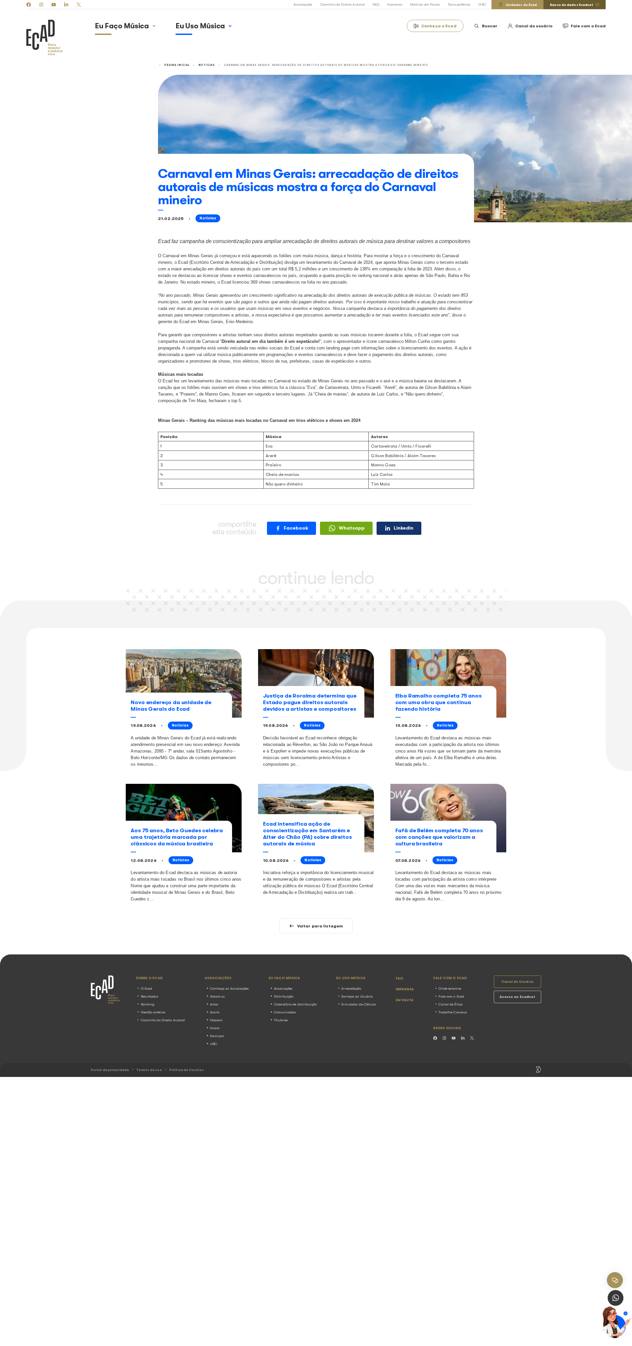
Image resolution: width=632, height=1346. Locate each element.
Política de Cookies (186, 1070)
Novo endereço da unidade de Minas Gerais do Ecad (171, 705)
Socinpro (217, 1036)
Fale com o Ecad (451, 996)
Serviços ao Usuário (357, 996)
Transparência (459, 4)
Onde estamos (449, 988)
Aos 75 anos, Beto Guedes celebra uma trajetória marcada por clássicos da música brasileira (177, 837)
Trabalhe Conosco (452, 1012)
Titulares (281, 1020)
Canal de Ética (450, 1004)
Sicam (215, 1028)
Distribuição (283, 996)
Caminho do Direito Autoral (342, 4)
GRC (482, 4)
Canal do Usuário (517, 982)
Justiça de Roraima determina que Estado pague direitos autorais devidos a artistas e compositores (309, 702)
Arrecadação (351, 988)
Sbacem (216, 1020)
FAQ (376, 4)
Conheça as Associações (229, 988)
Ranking (148, 1004)
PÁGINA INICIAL (176, 65)
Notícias (206, 65)
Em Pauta (404, 1000)
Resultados (149, 996)
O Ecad (146, 988)
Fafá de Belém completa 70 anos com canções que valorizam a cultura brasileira (439, 837)
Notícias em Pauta (425, 4)
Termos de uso (149, 1070)
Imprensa (394, 4)
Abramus (217, 996)
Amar (214, 1004)
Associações (303, 4)
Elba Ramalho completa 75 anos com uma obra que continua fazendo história (438, 702)
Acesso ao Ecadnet (518, 997)
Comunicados (285, 1012)
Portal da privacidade (110, 1070)
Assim (215, 1012)
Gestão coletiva (153, 1012)
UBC (213, 1044)
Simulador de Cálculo (358, 1004)
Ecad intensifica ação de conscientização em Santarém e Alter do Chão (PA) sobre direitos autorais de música (307, 834)
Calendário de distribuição (295, 1004)
